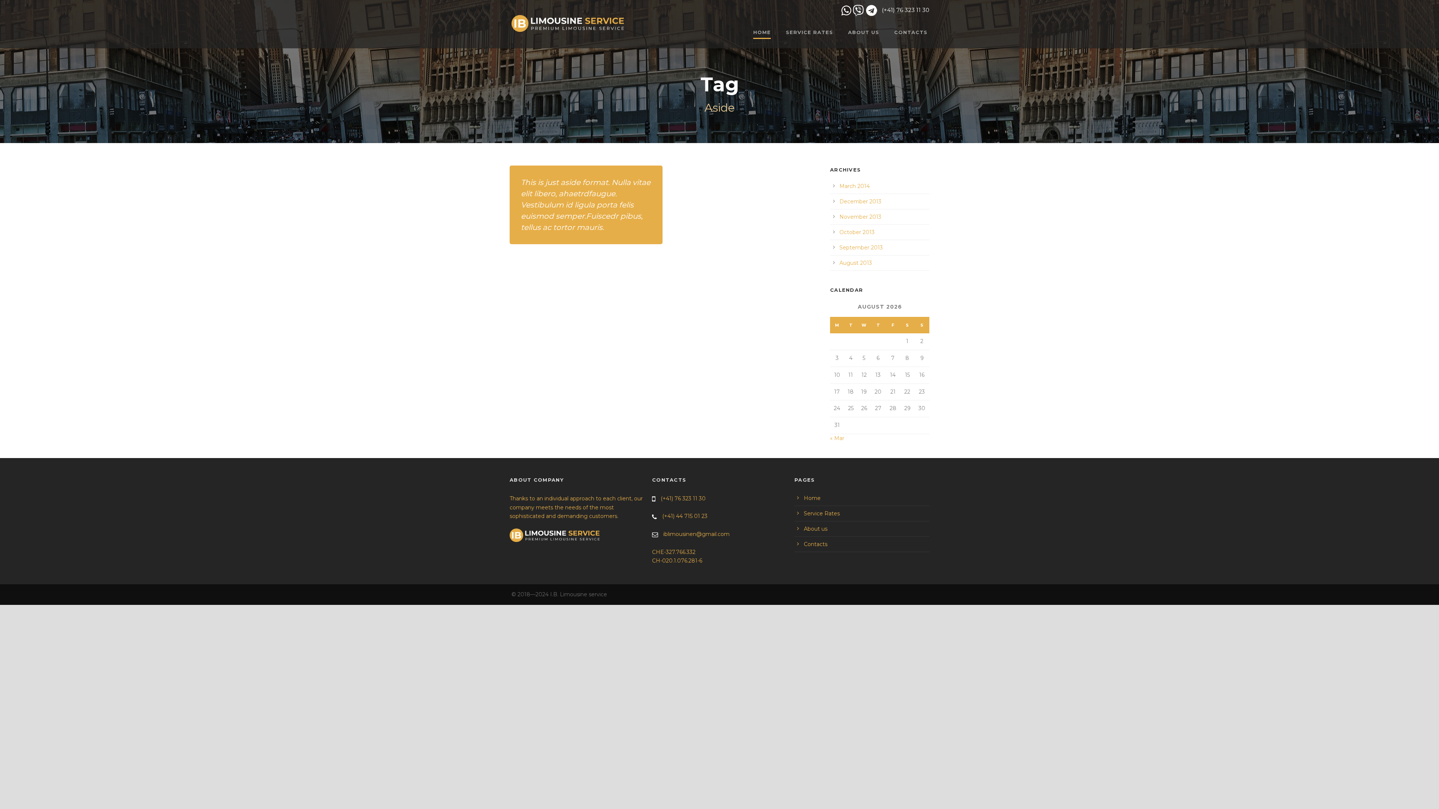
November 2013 (860, 216)
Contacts (910, 32)
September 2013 (861, 247)
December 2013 (860, 201)
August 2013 (855, 263)
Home (812, 498)
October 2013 (857, 232)
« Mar (837, 438)
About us (863, 32)
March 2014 (854, 186)
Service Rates (809, 32)
